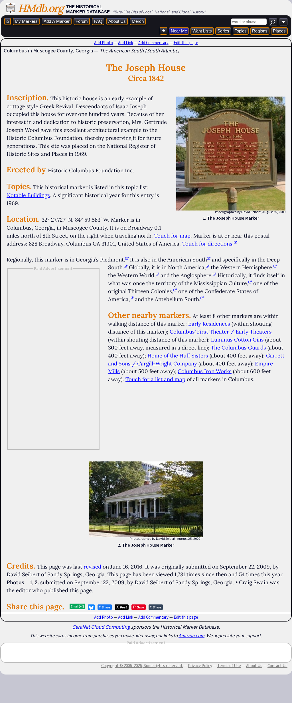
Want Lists (202, 30)
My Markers (26, 21)
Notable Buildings (28, 195)
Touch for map (172, 235)
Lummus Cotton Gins (237, 339)
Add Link (125, 43)
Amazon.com (191, 635)
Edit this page (186, 43)
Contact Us (277, 666)
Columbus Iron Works (205, 371)
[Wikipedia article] (127, 259)
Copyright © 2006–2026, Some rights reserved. (142, 666)
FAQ (98, 21)
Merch (138, 21)
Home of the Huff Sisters (177, 355)
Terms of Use (229, 666)
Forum (82, 21)
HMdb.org (40, 8)
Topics (241, 30)
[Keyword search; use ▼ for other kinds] (273, 22)
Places (279, 30)
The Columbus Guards (238, 347)
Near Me (179, 30)
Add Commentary (153, 43)
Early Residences (209, 323)
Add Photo (103, 43)
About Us (117, 21)
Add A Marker (57, 21)
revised (92, 566)
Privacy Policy (200, 666)
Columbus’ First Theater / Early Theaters (221, 331)
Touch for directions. (208, 243)
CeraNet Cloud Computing (101, 626)
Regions (259, 30)
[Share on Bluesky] (91, 607)
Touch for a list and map (155, 379)
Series (223, 30)
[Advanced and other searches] (283, 22)
